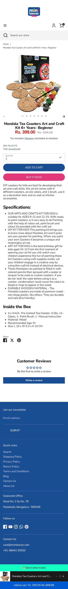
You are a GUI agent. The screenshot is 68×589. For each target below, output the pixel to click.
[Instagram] (16, 527)
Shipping (29, 138)
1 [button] (22, 116)
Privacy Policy (11, 461)
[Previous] (4, 116)
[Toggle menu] (5, 25)
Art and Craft (14, 149)
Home (6, 44)
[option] (34, 83)
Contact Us (9, 481)
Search (7, 452)
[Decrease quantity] (57, 576)
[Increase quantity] (63, 576)
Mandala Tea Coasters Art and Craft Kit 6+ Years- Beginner (29, 48)
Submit (15, 430)
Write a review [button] (34, 380)
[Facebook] (5, 527)
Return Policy (11, 466)
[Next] (63, 116)
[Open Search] (5, 35)
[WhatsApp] (21, 527)
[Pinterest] (26, 527)
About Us (8, 486)
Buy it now (34, 177)
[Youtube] (10, 527)
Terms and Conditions (16, 471)
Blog (6, 476)
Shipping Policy (12, 457)
